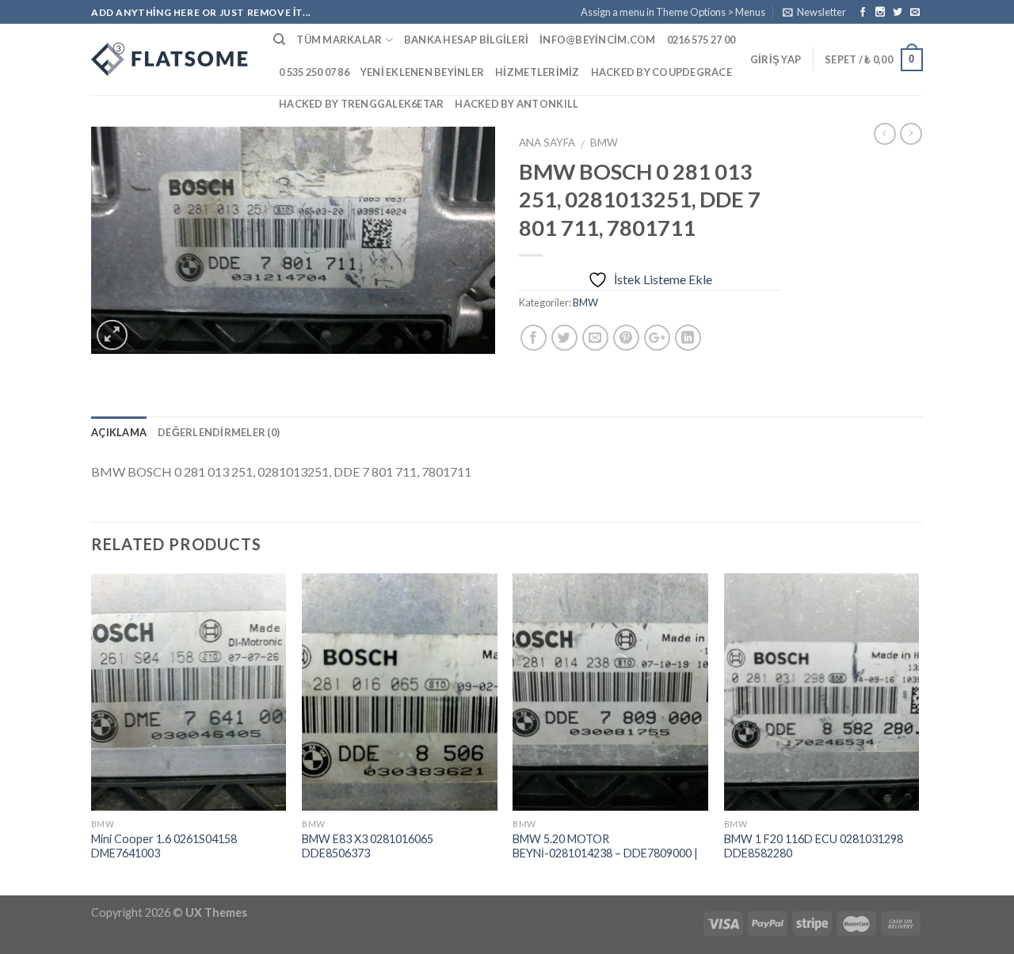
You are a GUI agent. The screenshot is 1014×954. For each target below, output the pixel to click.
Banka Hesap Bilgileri (466, 39)
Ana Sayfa (547, 142)
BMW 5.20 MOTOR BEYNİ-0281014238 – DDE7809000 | (605, 846)
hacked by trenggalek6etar (361, 103)
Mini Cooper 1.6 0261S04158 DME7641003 (164, 846)
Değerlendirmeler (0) (219, 432)
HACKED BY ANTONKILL (516, 103)
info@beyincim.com (597, 39)
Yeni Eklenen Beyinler (422, 72)
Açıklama (119, 432)
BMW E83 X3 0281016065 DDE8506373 (367, 846)
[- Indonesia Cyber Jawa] (170, 59)
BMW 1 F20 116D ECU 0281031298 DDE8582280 (813, 846)
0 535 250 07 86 (314, 72)
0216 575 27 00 (701, 39)
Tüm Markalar (339, 39)
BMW (604, 142)
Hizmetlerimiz (537, 72)
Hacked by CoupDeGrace (661, 72)
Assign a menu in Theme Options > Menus (673, 12)
